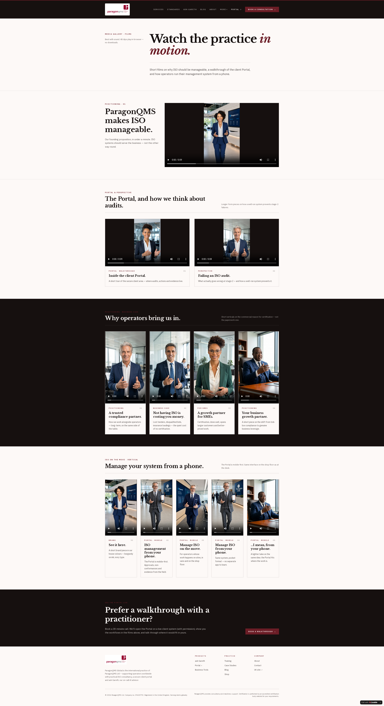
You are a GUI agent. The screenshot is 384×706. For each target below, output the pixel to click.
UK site (258, 670)
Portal (236, 9)
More (224, 9)
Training (228, 661)
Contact (257, 665)
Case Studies (230, 665)
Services (158, 9)
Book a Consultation (262, 9)
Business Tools (201, 670)
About (213, 9)
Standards (173, 9)
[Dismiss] (380, 702)
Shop (227, 674)
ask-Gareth (190, 9)
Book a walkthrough (262, 631)
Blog (203, 9)
